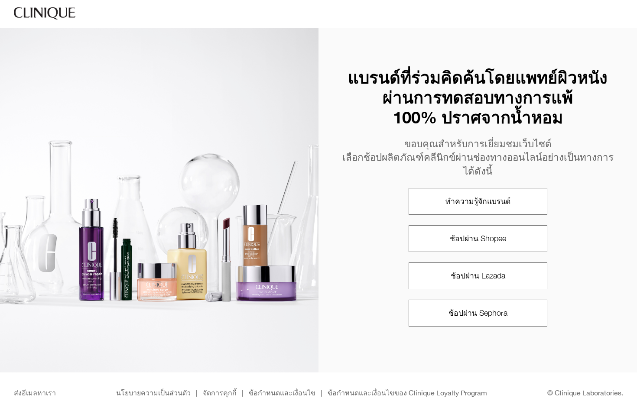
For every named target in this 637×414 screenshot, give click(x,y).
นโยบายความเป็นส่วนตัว (153, 393)
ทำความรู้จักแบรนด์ (477, 201)
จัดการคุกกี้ (220, 393)
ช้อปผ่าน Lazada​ (478, 275)
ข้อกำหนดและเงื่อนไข (282, 393)
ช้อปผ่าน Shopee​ (478, 238)
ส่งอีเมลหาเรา (35, 393)
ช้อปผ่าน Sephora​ (477, 312)
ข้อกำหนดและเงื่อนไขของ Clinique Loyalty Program (407, 393)
